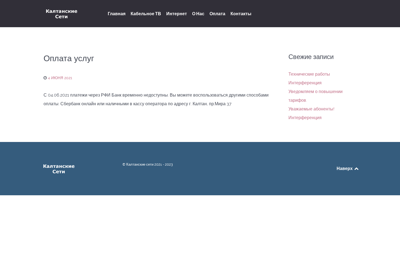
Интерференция (305, 82)
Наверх (345, 168)
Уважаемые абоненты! (311, 109)
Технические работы (309, 74)
